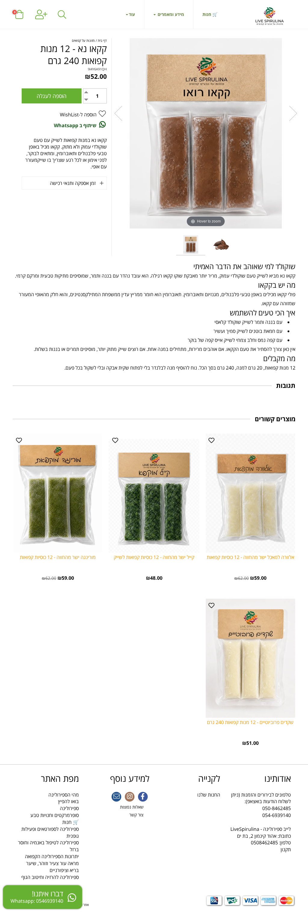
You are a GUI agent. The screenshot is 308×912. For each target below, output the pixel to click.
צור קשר (136, 815)
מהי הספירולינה (63, 794)
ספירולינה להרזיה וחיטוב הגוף (50, 877)
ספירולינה (69, 808)
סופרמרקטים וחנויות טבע (54, 815)
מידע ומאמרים (170, 14)
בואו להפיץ (68, 801)
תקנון (286, 849)
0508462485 (264, 842)
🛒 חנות (209, 14)
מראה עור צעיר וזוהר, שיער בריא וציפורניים (52, 867)
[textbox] (189, 778)
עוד (132, 14)
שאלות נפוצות (131, 807)
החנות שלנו (208, 794)
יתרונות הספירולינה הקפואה (52, 856)
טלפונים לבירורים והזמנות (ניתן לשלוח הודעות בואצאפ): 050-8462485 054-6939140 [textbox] (261, 796)
